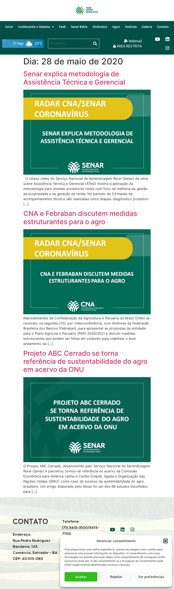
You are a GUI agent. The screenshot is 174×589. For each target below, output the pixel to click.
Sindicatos (100, 26)
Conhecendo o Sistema (34, 26)
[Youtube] (157, 39)
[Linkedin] (167, 39)
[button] (165, 541)
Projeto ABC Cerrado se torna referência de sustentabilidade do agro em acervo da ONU (85, 361)
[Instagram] (167, 48)
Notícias (131, 26)
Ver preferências (151, 577)
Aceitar (81, 577)
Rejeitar (116, 577)
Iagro (116, 26)
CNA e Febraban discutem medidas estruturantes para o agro (80, 217)
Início (9, 26)
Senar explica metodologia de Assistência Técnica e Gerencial (74, 78)
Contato (163, 26)
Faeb (62, 26)
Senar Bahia (79, 26)
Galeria (147, 26)
